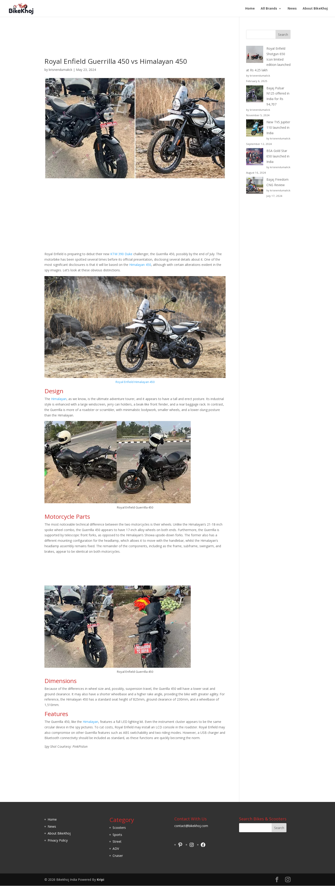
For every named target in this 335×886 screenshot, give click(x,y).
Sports (117, 834)
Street (117, 841)
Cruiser (118, 855)
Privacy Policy (58, 840)
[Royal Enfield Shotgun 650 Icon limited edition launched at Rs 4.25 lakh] (254, 55)
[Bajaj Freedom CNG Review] (254, 186)
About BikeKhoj (315, 8)
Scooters (119, 827)
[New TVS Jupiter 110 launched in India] (254, 128)
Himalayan (59, 399)
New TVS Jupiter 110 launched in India (278, 127)
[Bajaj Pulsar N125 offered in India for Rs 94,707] (254, 94)
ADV (116, 848)
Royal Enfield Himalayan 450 (135, 382)
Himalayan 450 (140, 264)
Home (250, 8)
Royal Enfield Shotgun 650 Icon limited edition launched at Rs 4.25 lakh (268, 59)
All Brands (269, 8)
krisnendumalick (60, 69)
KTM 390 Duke (121, 254)
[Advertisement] (135, 44)
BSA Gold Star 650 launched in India (277, 156)
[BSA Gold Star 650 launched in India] (254, 157)
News (292, 8)
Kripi (100, 879)
